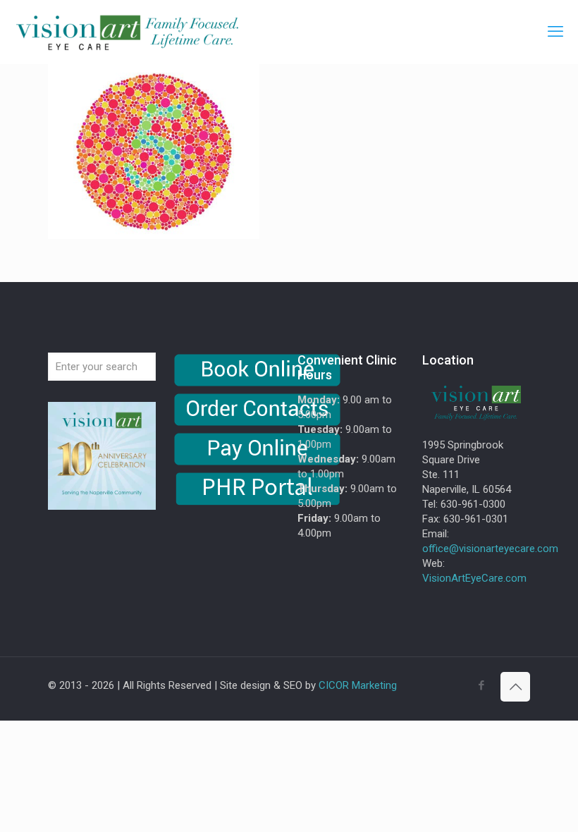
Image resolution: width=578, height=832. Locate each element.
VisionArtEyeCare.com (474, 578)
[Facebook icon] (481, 685)
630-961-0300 (473, 504)
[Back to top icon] (515, 687)
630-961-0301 (475, 519)
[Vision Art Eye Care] (127, 31)
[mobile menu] (555, 32)
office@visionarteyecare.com (490, 548)
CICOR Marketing (358, 685)
